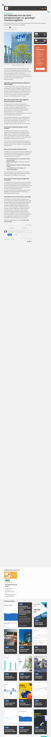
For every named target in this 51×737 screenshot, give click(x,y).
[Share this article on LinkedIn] (27, 241)
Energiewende (7, 239)
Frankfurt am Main (39, 42)
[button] (43, 8)
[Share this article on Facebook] (29, 241)
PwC (17, 73)
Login (10, 234)
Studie (12, 239)
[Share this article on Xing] (30, 241)
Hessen (37, 35)
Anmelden (16, 234)
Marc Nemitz (13, 27)
